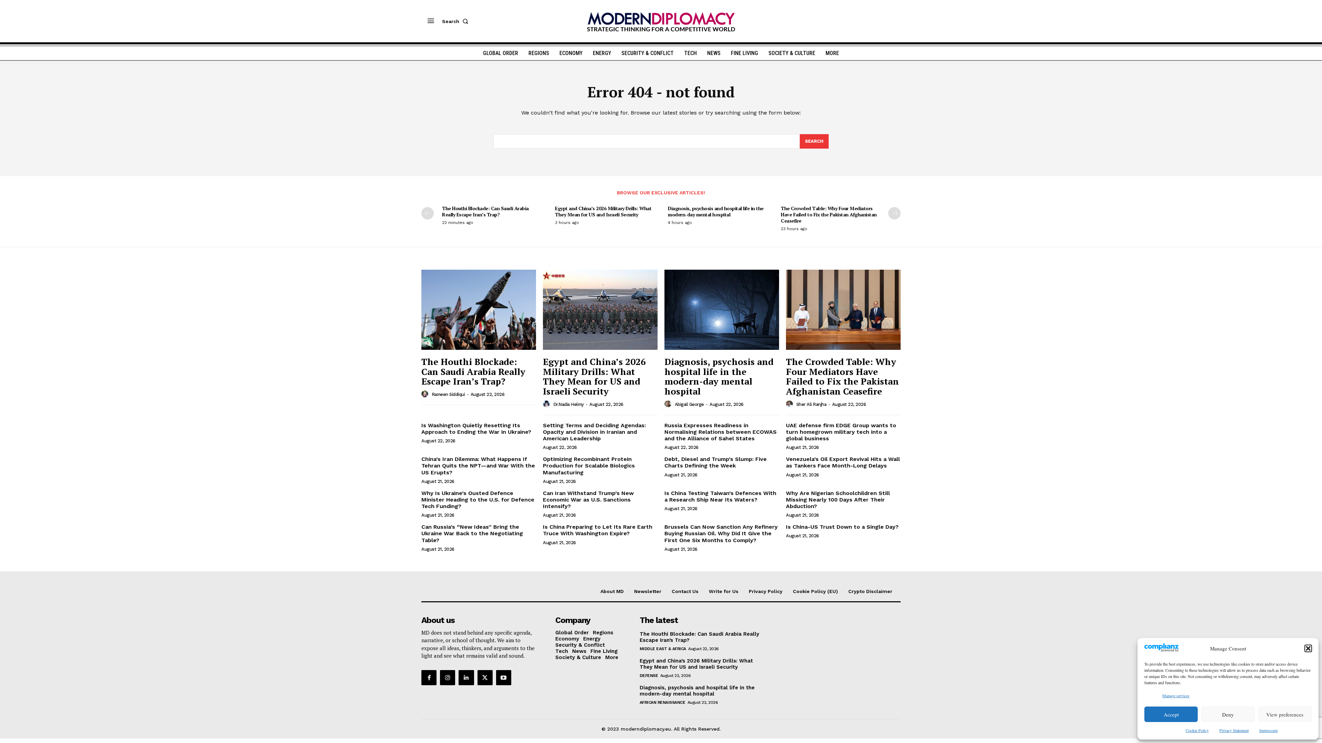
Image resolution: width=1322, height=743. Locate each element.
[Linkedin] (466, 677)
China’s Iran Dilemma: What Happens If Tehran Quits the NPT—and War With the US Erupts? (478, 465)
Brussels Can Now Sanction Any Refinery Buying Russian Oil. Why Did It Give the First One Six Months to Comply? (721, 533)
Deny (1228, 714)
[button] (1308, 648)
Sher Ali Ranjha (811, 404)
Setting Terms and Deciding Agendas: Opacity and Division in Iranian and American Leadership (594, 432)
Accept (1171, 714)
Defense (649, 675)
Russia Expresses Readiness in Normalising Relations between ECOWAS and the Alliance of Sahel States (720, 432)
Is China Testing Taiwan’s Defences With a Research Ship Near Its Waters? (720, 496)
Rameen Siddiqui (448, 394)
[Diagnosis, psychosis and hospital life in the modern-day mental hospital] (721, 310)
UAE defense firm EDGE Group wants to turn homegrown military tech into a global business (841, 432)
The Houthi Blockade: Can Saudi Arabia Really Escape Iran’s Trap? (485, 211)
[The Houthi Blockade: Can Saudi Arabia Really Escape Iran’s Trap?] (478, 310)
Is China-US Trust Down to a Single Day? (842, 527)
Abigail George (689, 404)
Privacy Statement (1234, 730)
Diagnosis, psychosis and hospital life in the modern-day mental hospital (716, 211)
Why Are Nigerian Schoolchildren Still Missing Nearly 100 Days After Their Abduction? (838, 499)
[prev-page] (427, 213)
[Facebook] (429, 677)
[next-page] (894, 213)
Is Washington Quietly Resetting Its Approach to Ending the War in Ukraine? (476, 428)
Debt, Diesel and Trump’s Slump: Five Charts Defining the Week (715, 462)
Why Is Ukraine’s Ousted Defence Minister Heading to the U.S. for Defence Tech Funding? (477, 499)
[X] (485, 677)
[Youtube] (503, 677)
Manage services (1175, 695)
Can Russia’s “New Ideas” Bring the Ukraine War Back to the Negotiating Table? (472, 533)
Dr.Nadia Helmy (568, 404)
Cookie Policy (1197, 730)
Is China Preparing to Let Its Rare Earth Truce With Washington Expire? (597, 530)
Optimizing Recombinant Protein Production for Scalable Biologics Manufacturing (589, 465)
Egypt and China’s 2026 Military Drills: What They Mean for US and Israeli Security (603, 211)
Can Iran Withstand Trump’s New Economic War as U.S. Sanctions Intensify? (588, 499)
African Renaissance (662, 702)
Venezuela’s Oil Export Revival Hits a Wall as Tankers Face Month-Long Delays (843, 462)
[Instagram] (447, 677)
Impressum (1268, 730)
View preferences (1284, 714)
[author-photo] (425, 394)
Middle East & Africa (663, 648)
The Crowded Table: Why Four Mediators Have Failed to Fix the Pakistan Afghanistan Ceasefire (829, 214)
